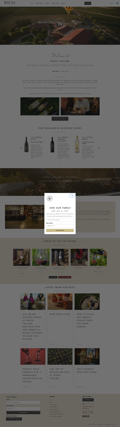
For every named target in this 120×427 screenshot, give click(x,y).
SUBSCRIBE (60, 230)
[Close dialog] (72, 196)
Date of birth (49, 223)
